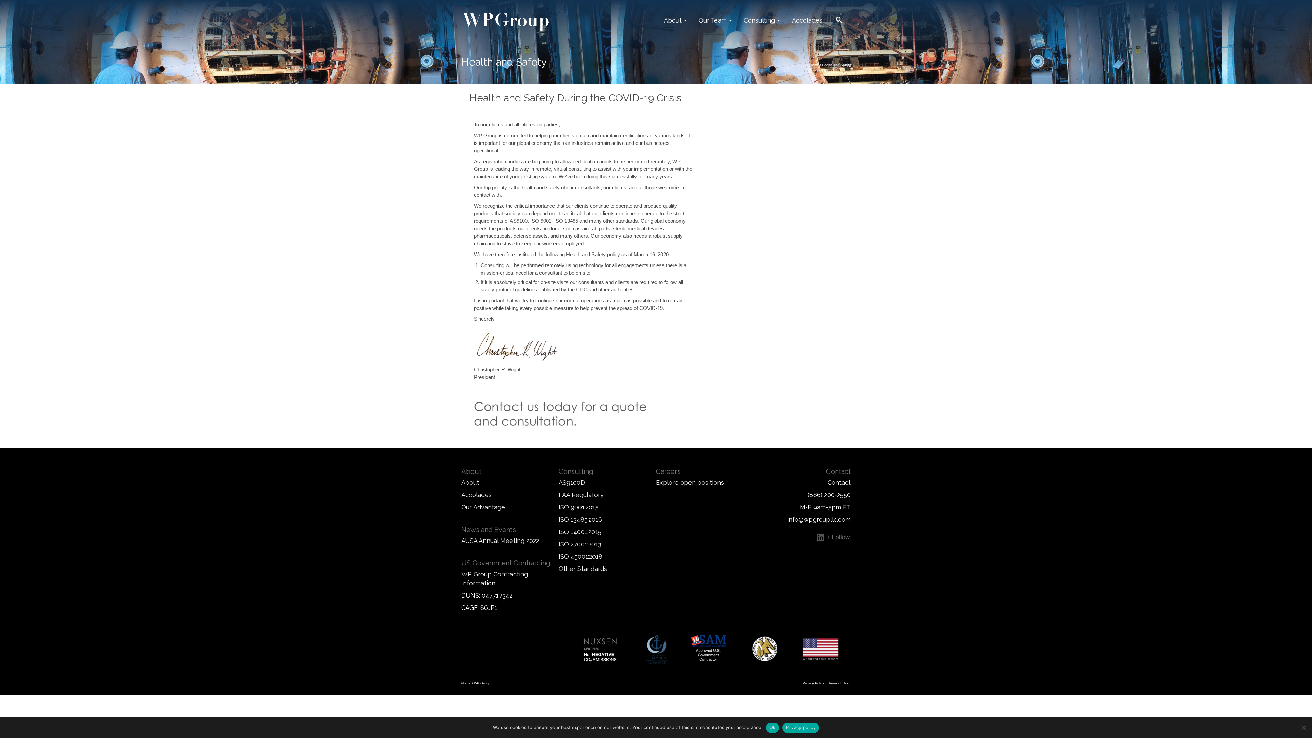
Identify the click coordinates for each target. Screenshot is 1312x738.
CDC (581, 289)
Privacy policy (801, 727)
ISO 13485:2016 (580, 519)
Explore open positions (690, 482)
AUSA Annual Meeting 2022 (500, 540)
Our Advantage (483, 507)
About (470, 482)
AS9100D (572, 482)
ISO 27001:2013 (580, 544)
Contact (839, 482)
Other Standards (583, 568)
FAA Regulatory (581, 494)
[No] (1303, 727)
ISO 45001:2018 (580, 556)
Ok (772, 727)
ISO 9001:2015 (579, 507)
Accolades (476, 494)
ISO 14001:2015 (580, 531)
